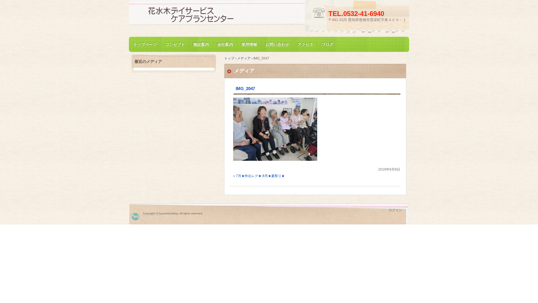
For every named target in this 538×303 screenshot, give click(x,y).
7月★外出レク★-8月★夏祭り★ (260, 176)
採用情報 (249, 44)
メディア (244, 71)
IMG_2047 (245, 88)
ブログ (327, 44)
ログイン (395, 210)
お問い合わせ (277, 44)
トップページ (145, 44)
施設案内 (201, 44)
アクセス (305, 44)
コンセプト (175, 44)
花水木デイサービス (196, 15)
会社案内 (225, 44)
